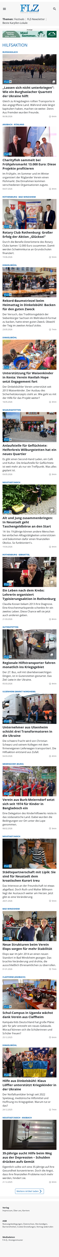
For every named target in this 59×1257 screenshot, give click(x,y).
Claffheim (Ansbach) (14, 977)
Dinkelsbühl (10, 265)
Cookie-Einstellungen (26, 1226)
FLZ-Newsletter (36, 19)
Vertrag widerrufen (45, 1226)
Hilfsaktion (15, 45)
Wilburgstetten (12, 410)
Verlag (6, 1207)
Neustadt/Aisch (11, 482)
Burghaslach (10, 52)
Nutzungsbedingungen (12, 1224)
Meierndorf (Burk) (13, 764)
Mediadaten (9, 1237)
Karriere (26, 1210)
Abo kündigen (41, 1224)
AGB (5, 1220)
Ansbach (8, 124)
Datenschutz (28, 1224)
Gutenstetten (10, 627)
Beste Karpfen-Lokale (15, 23)
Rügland (19, 124)
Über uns (17, 1210)
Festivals (19, 19)
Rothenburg (10, 196)
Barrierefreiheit (9, 1226)
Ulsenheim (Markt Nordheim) (19, 691)
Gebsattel (24, 554)
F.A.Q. (5, 1240)
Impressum (7, 1210)
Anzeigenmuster (15, 1240)
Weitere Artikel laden (29, 1191)
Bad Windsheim (27, 196)
